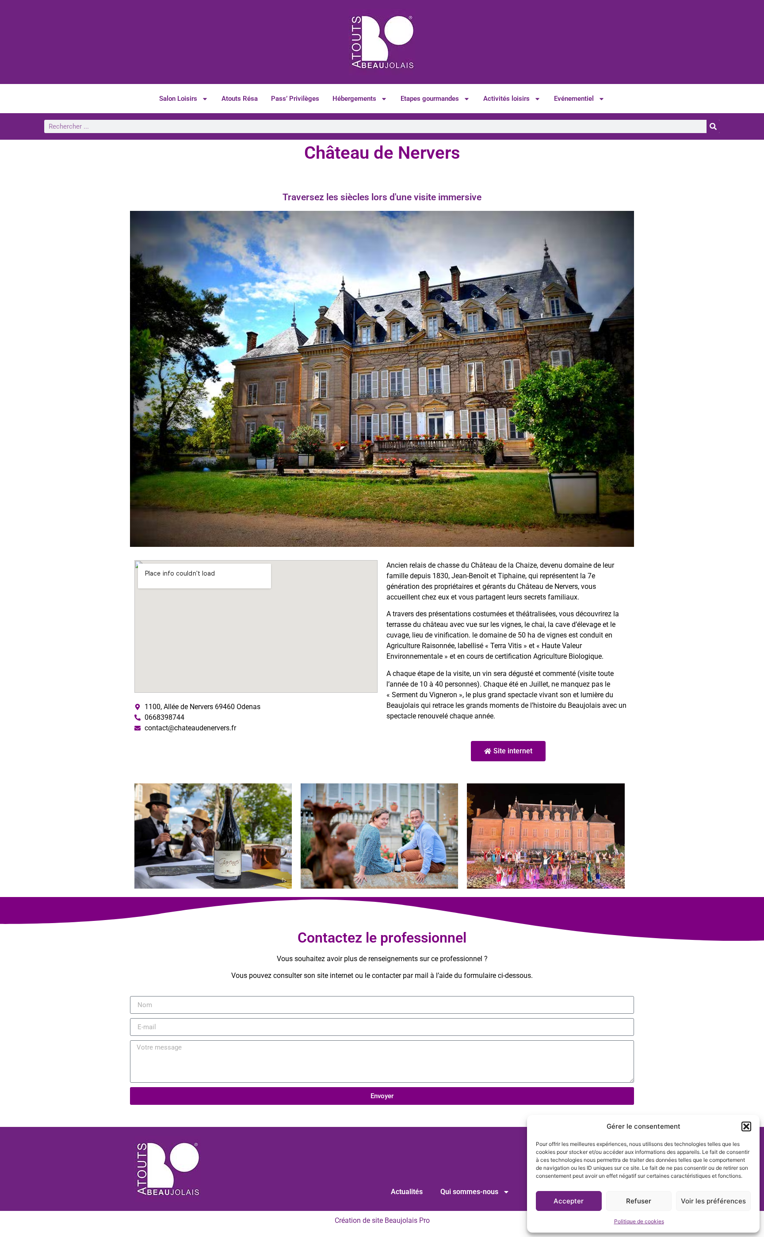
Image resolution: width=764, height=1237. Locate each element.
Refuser (638, 1201)
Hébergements (354, 99)
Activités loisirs (506, 99)
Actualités (407, 1191)
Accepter (569, 1201)
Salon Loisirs (178, 99)
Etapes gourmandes (430, 99)
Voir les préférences (713, 1201)
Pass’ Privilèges (295, 99)
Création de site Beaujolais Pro (382, 1220)
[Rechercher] (713, 126)
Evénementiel (574, 99)
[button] (746, 1126)
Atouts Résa (240, 99)
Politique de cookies (639, 1221)
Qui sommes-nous (469, 1191)
